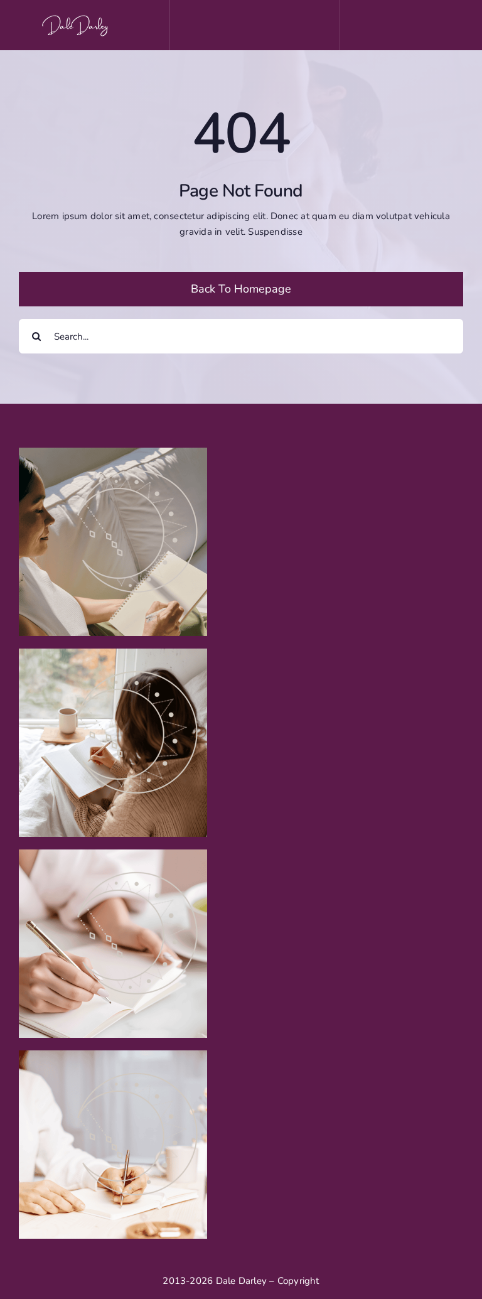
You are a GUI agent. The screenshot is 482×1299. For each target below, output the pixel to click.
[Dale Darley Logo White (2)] (77, 17)
